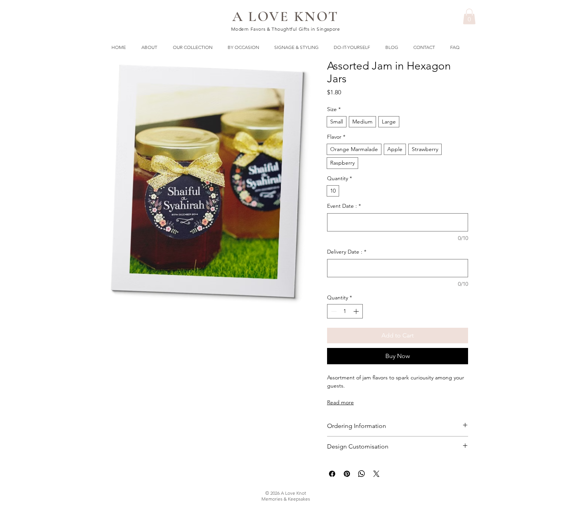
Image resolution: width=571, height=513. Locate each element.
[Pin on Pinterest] (347, 473)
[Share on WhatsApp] (361, 473)
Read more (340, 402)
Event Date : (344, 205)
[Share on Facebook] (332, 473)
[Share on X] (376, 473)
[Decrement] (333, 311)
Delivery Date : (346, 251)
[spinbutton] (345, 311)
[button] (469, 16)
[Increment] (357, 311)
